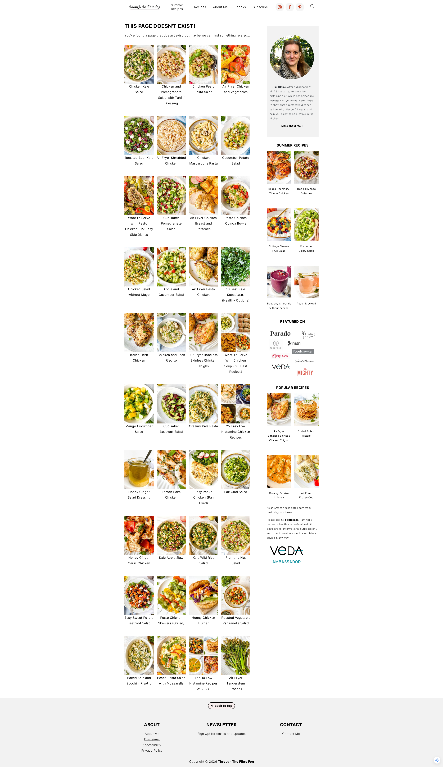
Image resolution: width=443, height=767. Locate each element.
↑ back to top (221, 705)
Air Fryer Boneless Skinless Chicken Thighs (203, 360)
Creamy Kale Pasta (203, 426)
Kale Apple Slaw (171, 557)
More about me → (292, 125)
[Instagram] (279, 7)
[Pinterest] (300, 7)
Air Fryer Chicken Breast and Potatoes (203, 223)
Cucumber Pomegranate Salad (171, 223)
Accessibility (151, 745)
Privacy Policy (152, 750)
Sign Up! (203, 734)
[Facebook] (290, 7)
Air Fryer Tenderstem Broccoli (236, 683)
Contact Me (291, 734)
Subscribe (260, 7)
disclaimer (291, 519)
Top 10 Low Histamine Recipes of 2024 (203, 683)
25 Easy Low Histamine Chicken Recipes (235, 431)
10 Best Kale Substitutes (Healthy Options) (236, 294)
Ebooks (240, 7)
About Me (220, 7)
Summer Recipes (177, 7)
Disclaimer (152, 739)
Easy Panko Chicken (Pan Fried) (203, 497)
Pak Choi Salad (235, 492)
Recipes (200, 7)
